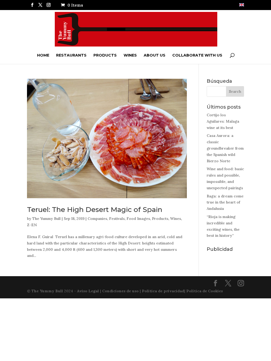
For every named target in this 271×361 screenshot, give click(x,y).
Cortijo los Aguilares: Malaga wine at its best (223, 121)
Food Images (138, 218)
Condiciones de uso (120, 291)
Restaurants (71, 55)
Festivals (117, 218)
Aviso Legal (88, 291)
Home (43, 55)
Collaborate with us (197, 55)
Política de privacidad (163, 291)
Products (105, 55)
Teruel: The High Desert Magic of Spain (94, 209)
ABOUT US (154, 55)
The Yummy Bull (46, 218)
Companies (97, 218)
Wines (130, 55)
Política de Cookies (204, 291)
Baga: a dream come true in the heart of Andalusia (225, 202)
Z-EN (32, 225)
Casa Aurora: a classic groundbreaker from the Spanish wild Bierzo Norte (225, 148)
